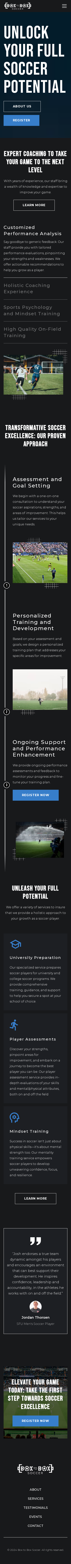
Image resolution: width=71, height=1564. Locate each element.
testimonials (35, 1508)
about (35, 1489)
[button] (63, 6)
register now (35, 795)
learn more (34, 205)
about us (22, 106)
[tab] (36, 249)
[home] (18, 6)
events (35, 1517)
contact (35, 1526)
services (35, 1498)
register (21, 120)
